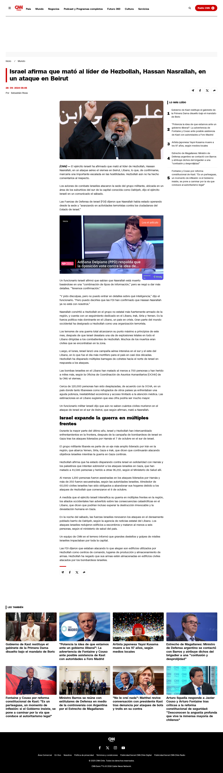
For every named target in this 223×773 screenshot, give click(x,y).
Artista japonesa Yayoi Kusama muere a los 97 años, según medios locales (193, 144)
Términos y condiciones (107, 755)
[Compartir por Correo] (193, 90)
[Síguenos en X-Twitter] (107, 747)
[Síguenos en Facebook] (99, 747)
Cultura (129, 9)
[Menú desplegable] (10, 8)
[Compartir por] (214, 90)
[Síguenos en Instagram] (115, 747)
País (28, 9)
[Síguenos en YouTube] (123, 747)
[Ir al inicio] (19, 8)
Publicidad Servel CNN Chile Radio (169, 755)
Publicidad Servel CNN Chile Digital (136, 755)
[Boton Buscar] (190, 8)
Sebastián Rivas (19, 93)
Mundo (39, 9)
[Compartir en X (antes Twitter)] (207, 90)
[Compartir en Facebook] (200, 90)
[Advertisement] (30, 288)
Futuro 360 (113, 9)
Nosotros (68, 755)
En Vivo (58, 755)
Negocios (53, 9)
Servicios (143, 9)
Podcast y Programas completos (83, 9)
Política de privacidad (84, 755)
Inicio (8, 61)
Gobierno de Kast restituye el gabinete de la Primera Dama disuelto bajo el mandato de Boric (193, 113)
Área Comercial (45, 755)
